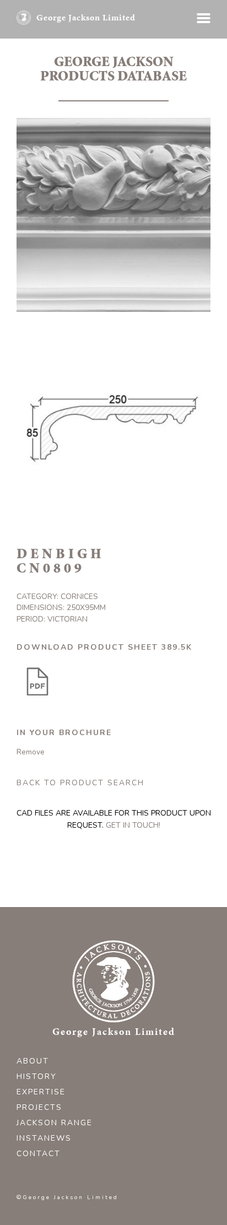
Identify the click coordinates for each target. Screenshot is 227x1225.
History (37, 1076)
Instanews (44, 1138)
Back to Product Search (80, 783)
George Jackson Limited (86, 17)
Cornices (79, 596)
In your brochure (64, 732)
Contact (39, 1153)
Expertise (41, 1092)
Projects (39, 1107)
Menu (203, 18)
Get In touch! (133, 825)
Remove (31, 752)
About (33, 1061)
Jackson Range (55, 1123)
